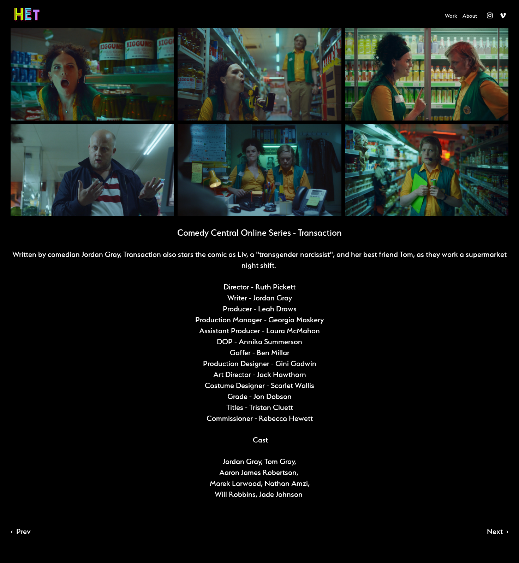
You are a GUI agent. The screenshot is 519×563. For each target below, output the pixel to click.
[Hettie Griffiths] (37, 14)
